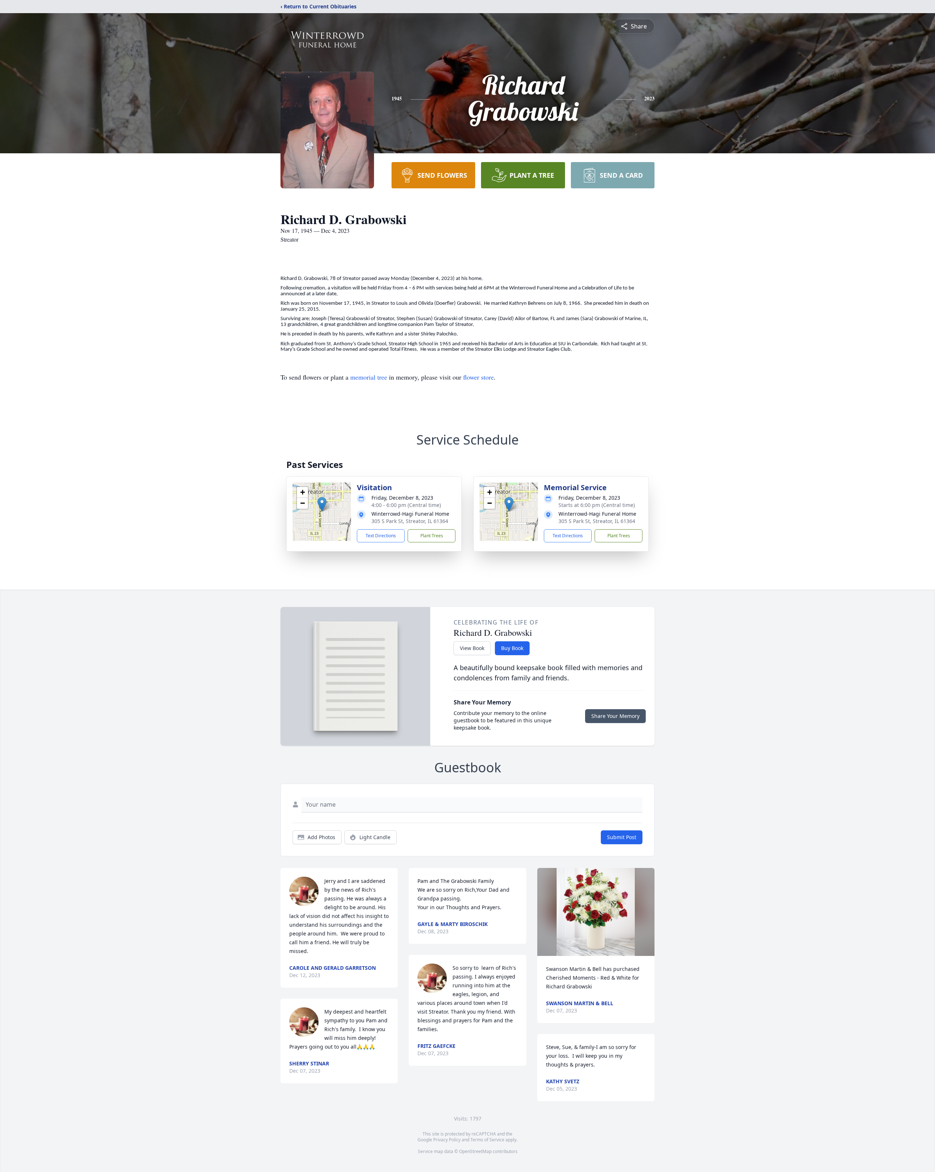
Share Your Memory (615, 715)
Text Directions (381, 536)
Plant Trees (431, 536)
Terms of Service (487, 1140)
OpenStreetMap (475, 1151)
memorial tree (368, 377)
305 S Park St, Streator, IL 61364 (409, 521)
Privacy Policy (447, 1140)
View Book (472, 648)
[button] (322, 504)
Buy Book (512, 648)
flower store (478, 377)
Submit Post (621, 837)
